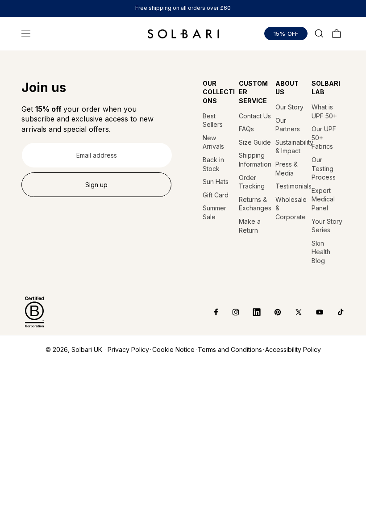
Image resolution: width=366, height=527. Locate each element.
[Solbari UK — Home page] (183, 33)
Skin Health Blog (321, 251)
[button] (26, 33)
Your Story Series (327, 225)
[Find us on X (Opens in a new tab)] (292, 312)
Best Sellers (213, 120)
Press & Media (286, 168)
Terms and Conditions (230, 349)
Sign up (96, 184)
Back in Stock (213, 164)
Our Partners (287, 125)
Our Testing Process (324, 168)
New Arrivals (213, 142)
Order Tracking (252, 182)
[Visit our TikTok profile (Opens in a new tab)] (334, 312)
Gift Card (216, 195)
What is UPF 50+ (324, 111)
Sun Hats (216, 181)
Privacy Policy (128, 349)
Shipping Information (255, 159)
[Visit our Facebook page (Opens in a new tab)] (210, 312)
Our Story (289, 107)
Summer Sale (214, 212)
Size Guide (255, 142)
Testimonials (291, 186)
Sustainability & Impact (291, 146)
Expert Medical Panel (323, 199)
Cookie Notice (173, 349)
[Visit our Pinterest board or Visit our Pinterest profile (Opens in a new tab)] (271, 312)
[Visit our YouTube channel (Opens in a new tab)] (313, 312)
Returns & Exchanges (255, 204)
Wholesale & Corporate (291, 208)
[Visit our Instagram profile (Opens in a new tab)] (229, 312)
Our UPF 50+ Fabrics (324, 137)
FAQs (246, 129)
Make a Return (250, 225)
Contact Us (255, 116)
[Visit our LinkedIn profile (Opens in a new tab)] (250, 312)
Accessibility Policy (293, 349)
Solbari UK (86, 349)
